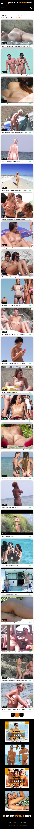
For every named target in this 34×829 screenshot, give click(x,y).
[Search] (31, 8)
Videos (15, 823)
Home (9, 823)
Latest (3, 17)
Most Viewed (9, 17)
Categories (23, 823)
